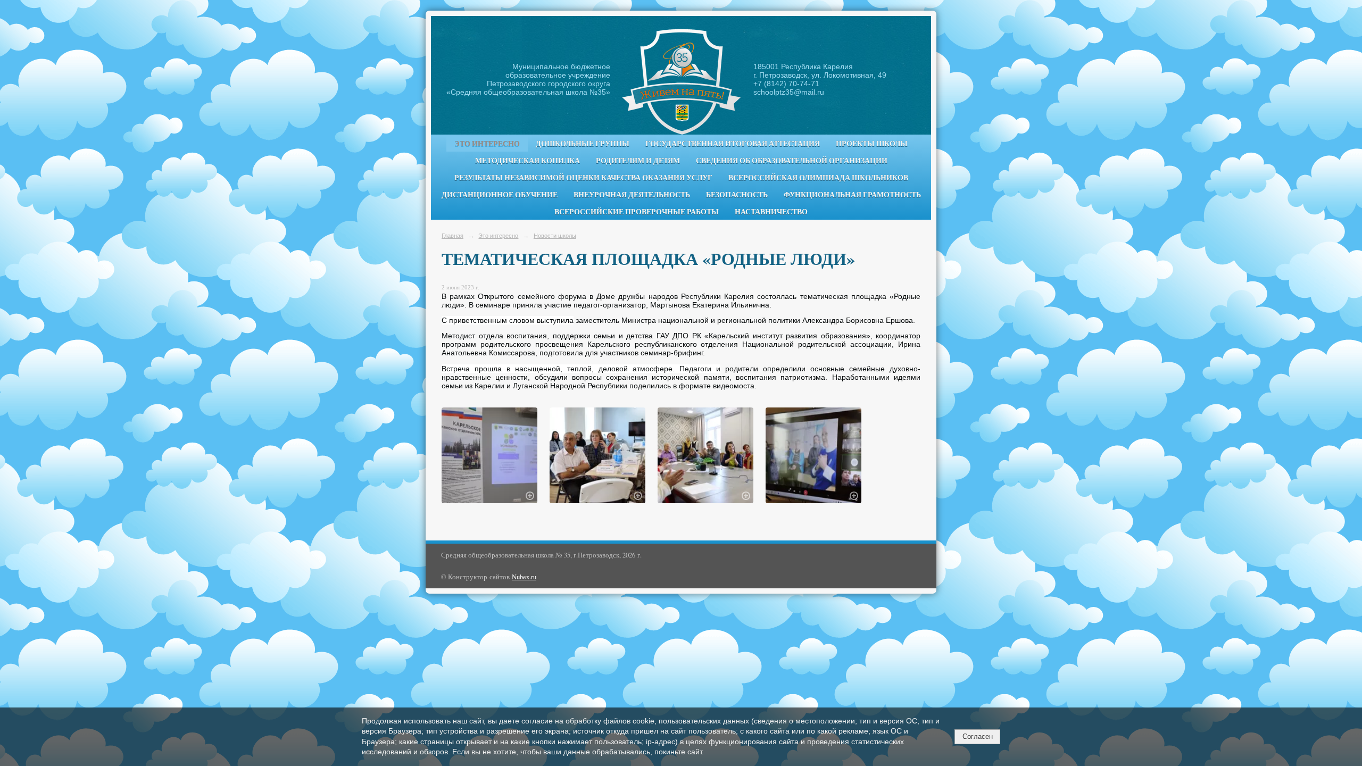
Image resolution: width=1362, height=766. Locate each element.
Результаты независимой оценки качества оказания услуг (583, 177)
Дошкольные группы (582, 143)
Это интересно (487, 143)
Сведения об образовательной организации (791, 160)
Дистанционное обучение (500, 194)
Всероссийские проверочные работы (636, 211)
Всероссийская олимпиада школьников (818, 177)
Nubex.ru (524, 576)
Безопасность (737, 194)
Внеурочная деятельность (632, 194)
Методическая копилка (527, 160)
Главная (452, 235)
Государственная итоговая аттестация (732, 143)
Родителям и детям (638, 160)
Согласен (977, 736)
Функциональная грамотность (852, 194)
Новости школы (555, 235)
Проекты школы (872, 143)
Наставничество (771, 211)
